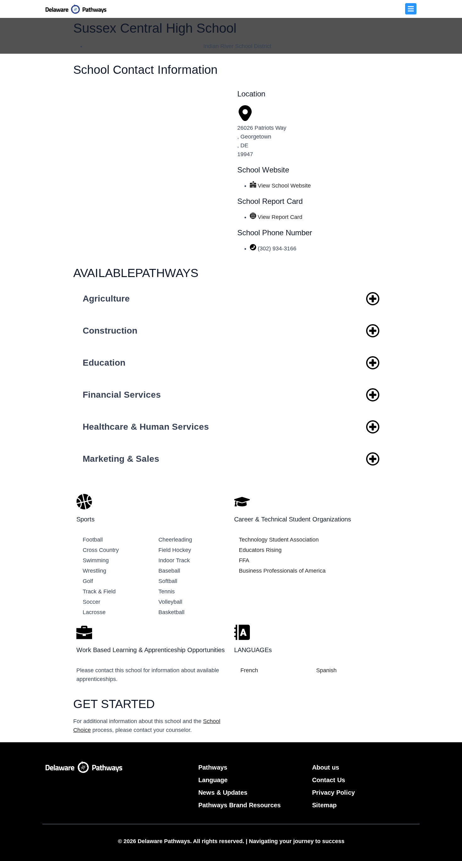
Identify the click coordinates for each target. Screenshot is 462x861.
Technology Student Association (279, 540)
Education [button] (104, 363)
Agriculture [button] (106, 298)
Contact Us (328, 780)
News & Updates (222, 792)
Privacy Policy (333, 792)
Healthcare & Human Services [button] (146, 427)
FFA (244, 560)
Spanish (326, 670)
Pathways (212, 767)
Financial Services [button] (122, 395)
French (249, 670)
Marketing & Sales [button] (121, 459)
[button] (410, 8)
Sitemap (324, 805)
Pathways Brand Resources (239, 805)
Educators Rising (260, 550)
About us (325, 767)
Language (213, 780)
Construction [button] (110, 330)
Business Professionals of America (282, 571)
